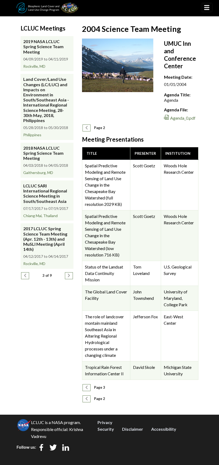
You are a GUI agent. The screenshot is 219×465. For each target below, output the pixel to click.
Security (105, 429)
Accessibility (163, 429)
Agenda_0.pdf (182, 117)
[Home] (48, 6)
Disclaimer (132, 429)
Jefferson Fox (145, 316)
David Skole (144, 367)
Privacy (104, 422)
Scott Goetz (144, 165)
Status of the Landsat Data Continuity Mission (104, 273)
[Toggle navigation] (206, 7)
